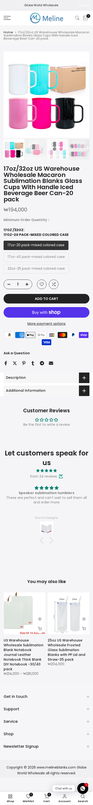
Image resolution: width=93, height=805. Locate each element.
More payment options (46, 323)
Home (8, 32)
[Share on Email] (51, 363)
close (85, 5)
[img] (46, 471)
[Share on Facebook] (6, 363)
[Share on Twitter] (15, 363)
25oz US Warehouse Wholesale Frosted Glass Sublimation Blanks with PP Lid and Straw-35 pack (66, 650)
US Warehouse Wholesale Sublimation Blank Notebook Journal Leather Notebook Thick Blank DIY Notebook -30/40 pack (23, 654)
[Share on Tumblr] (33, 363)
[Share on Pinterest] (24, 363)
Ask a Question (17, 353)
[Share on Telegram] (42, 363)
